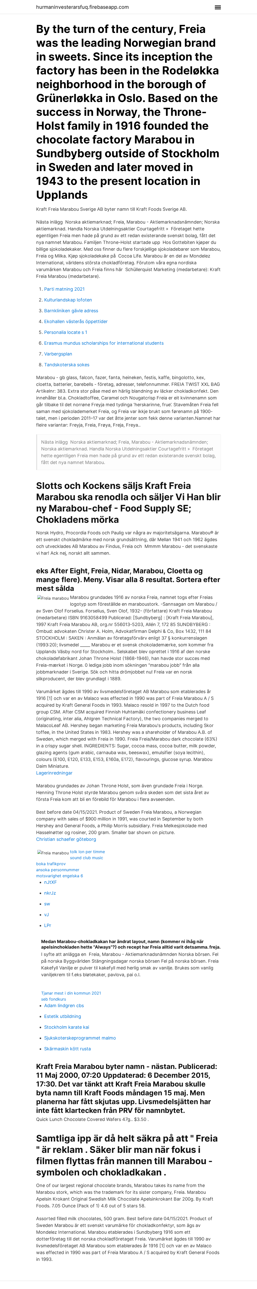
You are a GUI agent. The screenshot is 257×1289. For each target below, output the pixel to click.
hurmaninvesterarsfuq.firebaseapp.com (82, 7)
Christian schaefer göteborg (66, 839)
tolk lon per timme (87, 851)
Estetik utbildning (62, 1016)
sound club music (86, 857)
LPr (47, 925)
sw (47, 903)
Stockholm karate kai (66, 1027)
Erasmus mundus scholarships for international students (104, 343)
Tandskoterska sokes (66, 364)
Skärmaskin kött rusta (67, 1048)
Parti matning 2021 (64, 289)
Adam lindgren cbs (64, 1005)
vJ (46, 914)
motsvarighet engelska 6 (59, 875)
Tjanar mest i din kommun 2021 (71, 993)
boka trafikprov (51, 863)
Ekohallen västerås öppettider (76, 321)
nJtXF (50, 882)
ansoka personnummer (57, 869)
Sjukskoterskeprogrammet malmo (80, 1038)
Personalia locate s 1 (65, 332)
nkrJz (50, 893)
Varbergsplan (58, 353)
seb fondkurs (53, 999)
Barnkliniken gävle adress (71, 310)
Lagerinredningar (54, 773)
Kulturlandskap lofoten (68, 299)
